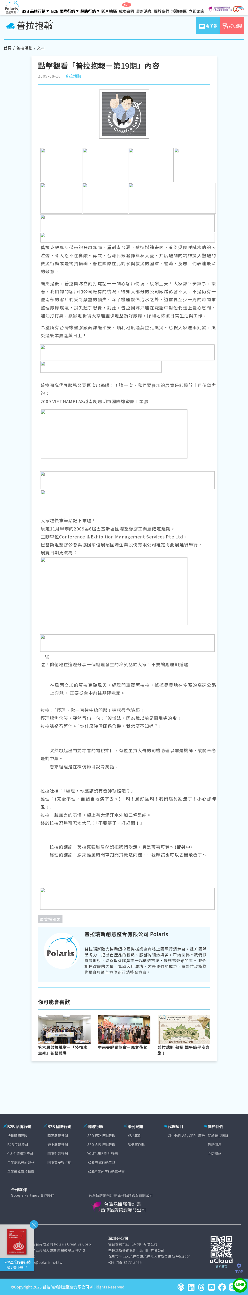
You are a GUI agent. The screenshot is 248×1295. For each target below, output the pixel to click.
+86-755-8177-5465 (125, 1262)
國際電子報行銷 (59, 1162)
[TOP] (241, 1266)
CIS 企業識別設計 (20, 1153)
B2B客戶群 (136, 1144)
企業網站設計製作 (20, 1162)
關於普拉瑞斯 (218, 1135)
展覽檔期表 (50, 919)
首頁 (8, 48)
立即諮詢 (196, 11)
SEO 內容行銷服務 (101, 1144)
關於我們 (161, 11)
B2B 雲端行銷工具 (101, 1162)
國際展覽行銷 (57, 1135)
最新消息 (144, 11)
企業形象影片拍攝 (20, 1171)
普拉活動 (24, 48)
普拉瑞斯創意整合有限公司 (66, 1287)
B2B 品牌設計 (17, 1144)
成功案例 (126, 11)
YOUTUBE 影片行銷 (102, 1153)
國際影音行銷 (57, 1153)
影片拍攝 (109, 11)
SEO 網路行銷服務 (101, 1135)
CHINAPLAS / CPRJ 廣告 (186, 1135)
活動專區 (179, 11)
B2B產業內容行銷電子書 (106, 1171)
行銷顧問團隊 (17, 1135)
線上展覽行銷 (57, 1144)
